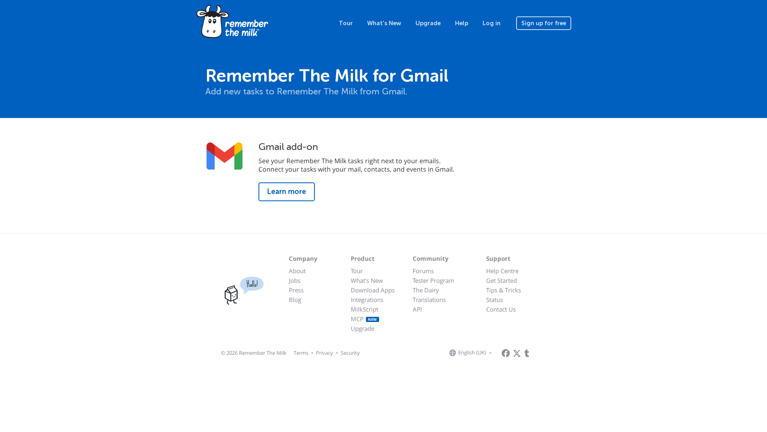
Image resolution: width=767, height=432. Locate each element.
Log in (492, 23)
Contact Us (501, 309)
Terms (301, 352)
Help (461, 23)
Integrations (367, 300)
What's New (384, 23)
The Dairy (426, 290)
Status (494, 300)
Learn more (286, 192)
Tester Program (433, 280)
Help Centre (502, 271)
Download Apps (373, 290)
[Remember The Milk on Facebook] (506, 353)
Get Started (501, 280)
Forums (423, 271)
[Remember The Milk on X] (517, 353)
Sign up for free (543, 23)
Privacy (324, 352)
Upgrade (428, 23)
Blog (295, 300)
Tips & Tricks (503, 290)
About (297, 271)
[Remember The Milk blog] (527, 353)
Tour (346, 23)
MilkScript (364, 309)
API (417, 309)
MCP (364, 319)
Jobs (294, 280)
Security (350, 352)
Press (296, 290)
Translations (429, 300)
